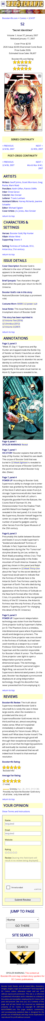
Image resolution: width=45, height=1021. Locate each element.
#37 (31, 18)
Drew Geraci (14, 191)
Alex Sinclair (16, 195)
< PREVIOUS (8, 145)
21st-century (18, 249)
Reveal (25, 444)
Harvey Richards (26, 201)
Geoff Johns (15, 182)
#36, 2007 (8, 149)
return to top (8, 216)
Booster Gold (16, 233)
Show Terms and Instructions (16, 811)
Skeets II (18, 239)
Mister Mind (14, 236)
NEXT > (39, 145)
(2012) (11, 323)
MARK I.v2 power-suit (27, 303)
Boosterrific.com (10, 18)
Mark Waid (14, 185)
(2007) (11, 326)
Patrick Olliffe (30, 188)
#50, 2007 (37, 149)
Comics (23, 18)
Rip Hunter (28, 233)
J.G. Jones (19, 211)
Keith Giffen (17, 188)
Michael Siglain (16, 207)
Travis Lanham (18, 198)
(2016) (12, 320)
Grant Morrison (29, 182)
